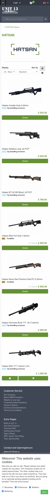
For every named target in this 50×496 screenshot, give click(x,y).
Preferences (22, 487)
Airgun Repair (9, 433)
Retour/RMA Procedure (13, 397)
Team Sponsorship (11, 438)
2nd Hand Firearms (12, 425)
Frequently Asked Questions (15, 402)
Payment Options (11, 405)
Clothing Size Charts (12, 431)
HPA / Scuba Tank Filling (14, 436)
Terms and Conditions (13, 410)
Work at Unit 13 (10, 423)
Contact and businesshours (15, 407)
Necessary (8, 487)
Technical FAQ (10, 428)
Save (44, 492)
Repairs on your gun (12, 400)
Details (25, 117)
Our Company (9, 394)
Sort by (35, 67)
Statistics (35, 487)
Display (5, 67)
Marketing (8, 491)
